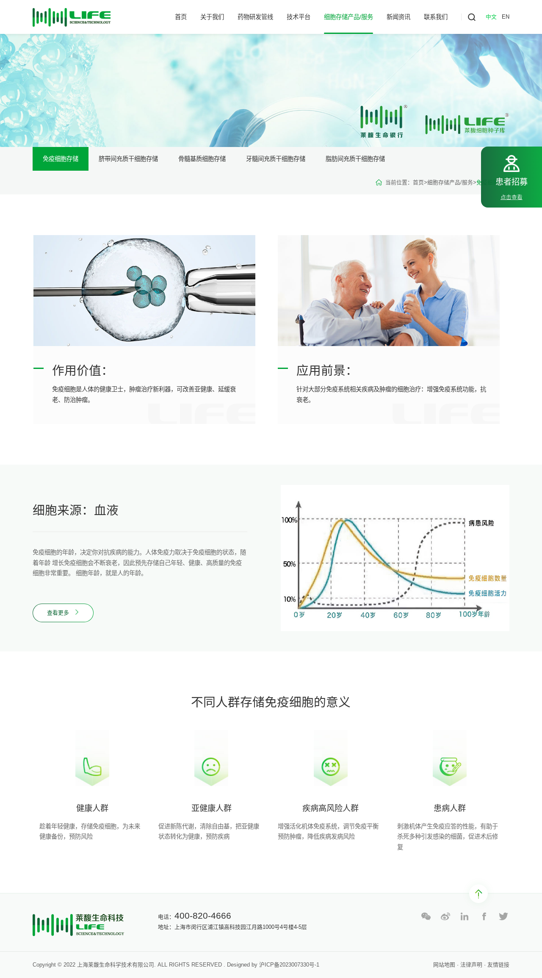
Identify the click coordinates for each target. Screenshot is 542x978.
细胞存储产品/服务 (348, 17)
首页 (181, 17)
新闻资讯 (398, 17)
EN (505, 17)
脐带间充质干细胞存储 (128, 158)
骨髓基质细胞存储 (202, 158)
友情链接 (498, 964)
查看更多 (59, 613)
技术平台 (298, 17)
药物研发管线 (255, 17)
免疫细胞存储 (60, 158)
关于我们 (212, 17)
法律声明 (471, 964)
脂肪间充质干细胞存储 (355, 158)
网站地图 (445, 964)
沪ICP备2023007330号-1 (289, 964)
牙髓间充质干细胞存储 (275, 158)
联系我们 (436, 17)
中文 (491, 17)
